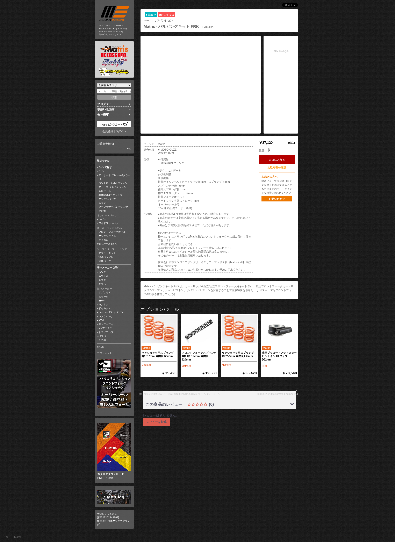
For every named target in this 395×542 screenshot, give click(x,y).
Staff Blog (114, 497)
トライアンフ (106, 332)
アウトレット (104, 353)
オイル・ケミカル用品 (109, 228)
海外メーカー (104, 288)
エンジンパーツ (107, 199)
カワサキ (103, 276)
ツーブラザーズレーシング (113, 207)
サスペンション (163, 20)
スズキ (102, 280)
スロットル (105, 191)
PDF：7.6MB (110, 475)
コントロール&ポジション (113, 183)
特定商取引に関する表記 (182, 394)
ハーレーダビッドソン (111, 312)
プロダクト (104, 104)
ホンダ (102, 272)
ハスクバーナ (106, 316)
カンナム (103, 304)
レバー (102, 219)
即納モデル (103, 160)
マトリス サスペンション (112, 187)
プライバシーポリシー (210, 394)
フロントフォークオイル (112, 232)
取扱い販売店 (106, 109)
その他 (102, 210)
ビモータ (103, 296)
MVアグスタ (105, 328)
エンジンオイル (107, 236)
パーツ (101, 171)
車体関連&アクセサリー (112, 195)
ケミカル (103, 240)
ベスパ (102, 336)
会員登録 (107, 131)
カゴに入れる (278, 159)
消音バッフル (106, 257)
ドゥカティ (105, 308)
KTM (101, 320)
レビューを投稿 (156, 421)
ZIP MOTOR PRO (106, 244)
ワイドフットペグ (108, 223)
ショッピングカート (111, 124)
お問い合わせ (277, 198)
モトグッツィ (106, 324)
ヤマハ (102, 284)
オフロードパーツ (107, 215)
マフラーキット (107, 253)
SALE (100, 346)
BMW (102, 300)
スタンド (103, 203)
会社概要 (103, 114)
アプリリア (105, 292)
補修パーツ (105, 261)
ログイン (120, 131)
